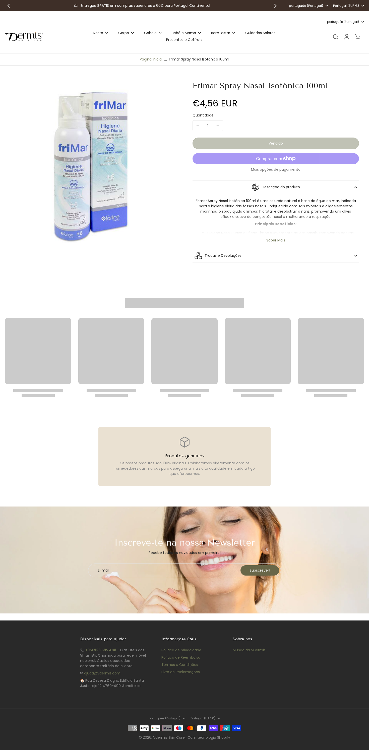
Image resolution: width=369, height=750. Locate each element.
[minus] (198, 125)
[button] (276, 143)
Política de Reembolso (180, 657)
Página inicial (151, 59)
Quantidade (203, 115)
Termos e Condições (179, 664)
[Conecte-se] (346, 36)
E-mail (103, 570)
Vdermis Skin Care (169, 737)
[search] (335, 36)
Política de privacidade (181, 650)
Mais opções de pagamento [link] (275, 170)
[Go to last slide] (8, 5)
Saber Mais (275, 240)
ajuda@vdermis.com (102, 673)
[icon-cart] (357, 36)
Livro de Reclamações (180, 671)
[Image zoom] (90, 166)
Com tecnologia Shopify (209, 737)
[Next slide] (275, 5)
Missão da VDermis (249, 650)
